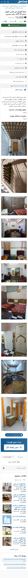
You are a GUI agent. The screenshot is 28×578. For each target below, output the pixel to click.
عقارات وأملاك (19, 8)
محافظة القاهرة (13, 6)
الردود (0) (20, 457)
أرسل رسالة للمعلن (15, 25)
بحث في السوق (18, 480)
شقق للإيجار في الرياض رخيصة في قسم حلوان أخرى (15, 560)
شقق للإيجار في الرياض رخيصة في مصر (16, 567)
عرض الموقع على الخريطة (13, 435)
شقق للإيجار (12, 8)
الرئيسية (24, 6)
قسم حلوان (5, 6)
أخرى (6, 8)
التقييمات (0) (7, 457)
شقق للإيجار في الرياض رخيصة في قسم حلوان (15, 564)
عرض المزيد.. (14, 549)
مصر (20, 6)
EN (2, 2)
